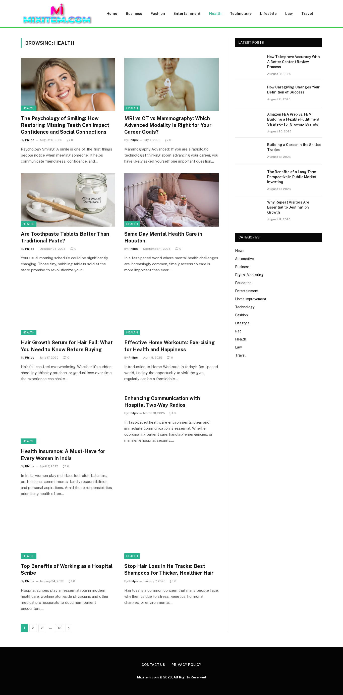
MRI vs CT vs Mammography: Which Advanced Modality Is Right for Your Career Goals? (167, 125)
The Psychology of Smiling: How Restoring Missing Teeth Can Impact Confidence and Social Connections (65, 125)
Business (134, 13)
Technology (241, 13)
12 (59, 628)
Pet (238, 331)
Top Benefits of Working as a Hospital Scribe (66, 569)
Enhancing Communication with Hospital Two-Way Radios (162, 401)
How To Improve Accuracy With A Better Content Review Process (293, 62)
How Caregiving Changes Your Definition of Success (293, 89)
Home (111, 13)
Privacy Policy (186, 665)
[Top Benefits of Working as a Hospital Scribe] (68, 532)
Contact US (153, 665)
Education (243, 283)
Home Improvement (250, 299)
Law (289, 13)
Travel (307, 13)
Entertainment (187, 13)
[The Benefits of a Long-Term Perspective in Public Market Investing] (249, 178)
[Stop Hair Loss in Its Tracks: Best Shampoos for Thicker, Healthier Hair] (171, 532)
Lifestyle (268, 13)
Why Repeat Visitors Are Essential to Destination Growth (288, 207)
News (239, 251)
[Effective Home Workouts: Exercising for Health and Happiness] (171, 308)
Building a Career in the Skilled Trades (294, 147)
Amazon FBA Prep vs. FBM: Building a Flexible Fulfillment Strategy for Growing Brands (293, 119)
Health (215, 13)
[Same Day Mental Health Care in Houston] (171, 200)
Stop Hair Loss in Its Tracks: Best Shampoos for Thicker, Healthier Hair (168, 569)
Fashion (158, 13)
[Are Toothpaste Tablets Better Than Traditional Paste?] (68, 200)
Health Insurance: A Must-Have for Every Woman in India (63, 454)
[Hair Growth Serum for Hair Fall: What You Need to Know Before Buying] (68, 308)
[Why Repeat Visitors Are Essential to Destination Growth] (249, 208)
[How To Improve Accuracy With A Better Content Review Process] (249, 63)
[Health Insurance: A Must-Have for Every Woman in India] (68, 417)
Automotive (244, 259)
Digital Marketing (249, 275)
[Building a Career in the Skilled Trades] (249, 151)
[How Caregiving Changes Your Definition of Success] (249, 93)
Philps (29, 140)
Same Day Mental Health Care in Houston (163, 237)
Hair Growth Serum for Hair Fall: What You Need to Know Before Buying (67, 345)
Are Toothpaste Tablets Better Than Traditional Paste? (65, 237)
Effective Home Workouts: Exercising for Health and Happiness (169, 345)
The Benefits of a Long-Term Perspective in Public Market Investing (291, 177)
